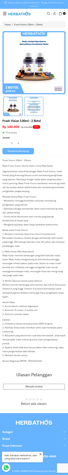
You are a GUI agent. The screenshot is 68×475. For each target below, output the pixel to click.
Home (8, 24)
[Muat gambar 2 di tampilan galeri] (34, 106)
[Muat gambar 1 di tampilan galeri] (13, 106)
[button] (4, 13)
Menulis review (34, 386)
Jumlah (6, 137)
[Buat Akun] (54, 13)
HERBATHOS (26, 471)
